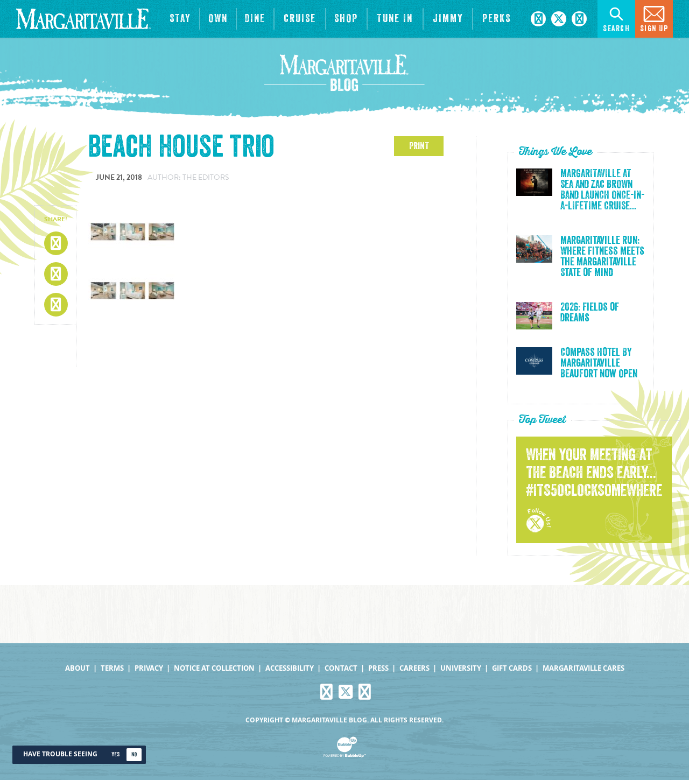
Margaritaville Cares (583, 668)
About (77, 668)
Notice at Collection (214, 668)
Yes (115, 754)
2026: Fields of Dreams (589, 313)
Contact (341, 668)
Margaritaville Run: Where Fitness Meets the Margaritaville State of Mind (602, 256)
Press (378, 668)
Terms (112, 668)
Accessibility (289, 668)
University (460, 668)
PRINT (419, 146)
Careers (414, 668)
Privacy (149, 668)
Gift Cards (512, 668)
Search (616, 29)
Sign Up (654, 29)
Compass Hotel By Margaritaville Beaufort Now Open (598, 363)
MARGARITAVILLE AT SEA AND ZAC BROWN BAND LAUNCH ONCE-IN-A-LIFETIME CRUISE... (602, 190)
